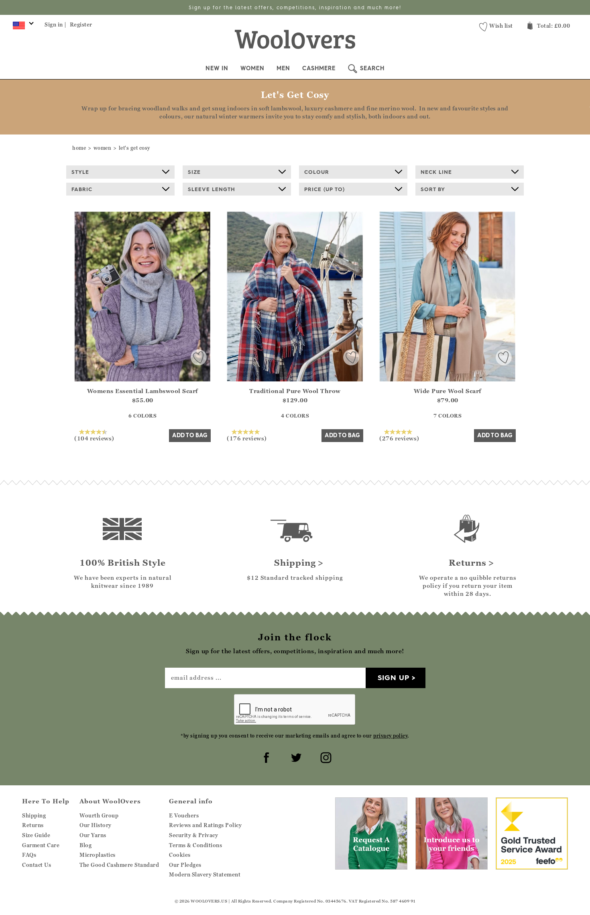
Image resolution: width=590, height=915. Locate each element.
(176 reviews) (247, 438)
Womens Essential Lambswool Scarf (142, 390)
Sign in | (56, 24)
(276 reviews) (399, 438)
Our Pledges (185, 865)
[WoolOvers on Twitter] (295, 756)
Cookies (180, 855)
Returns (33, 825)
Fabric (81, 189)
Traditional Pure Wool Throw (295, 390)
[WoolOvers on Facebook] (265, 756)
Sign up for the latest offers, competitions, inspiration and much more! (295, 7)
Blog (85, 845)
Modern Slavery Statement (204, 874)
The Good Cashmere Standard (119, 865)
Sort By (433, 189)
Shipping (34, 815)
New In (216, 68)
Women (252, 68)
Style (80, 171)
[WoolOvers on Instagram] (325, 756)
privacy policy (390, 736)
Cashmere (319, 68)
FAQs (29, 855)
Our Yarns (92, 835)
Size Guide (36, 835)
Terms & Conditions (195, 845)
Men (283, 68)
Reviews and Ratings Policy (205, 825)
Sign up (393, 677)
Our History (95, 825)
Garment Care (40, 845)
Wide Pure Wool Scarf (448, 390)
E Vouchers (184, 815)
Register (81, 24)
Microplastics (97, 855)
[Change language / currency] (22, 27)
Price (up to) (324, 189)
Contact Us (36, 865)
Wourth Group (98, 815)
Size (194, 171)
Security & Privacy (193, 835)
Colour (316, 171)
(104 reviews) (94, 438)
